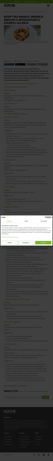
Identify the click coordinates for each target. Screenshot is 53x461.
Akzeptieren (43, 242)
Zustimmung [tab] (9, 221)
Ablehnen (9, 242)
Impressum (15, 237)
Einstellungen (26, 242)
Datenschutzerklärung (6, 237)
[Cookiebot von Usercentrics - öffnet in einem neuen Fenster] (46, 217)
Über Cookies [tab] (44, 221)
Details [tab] (26, 221)
